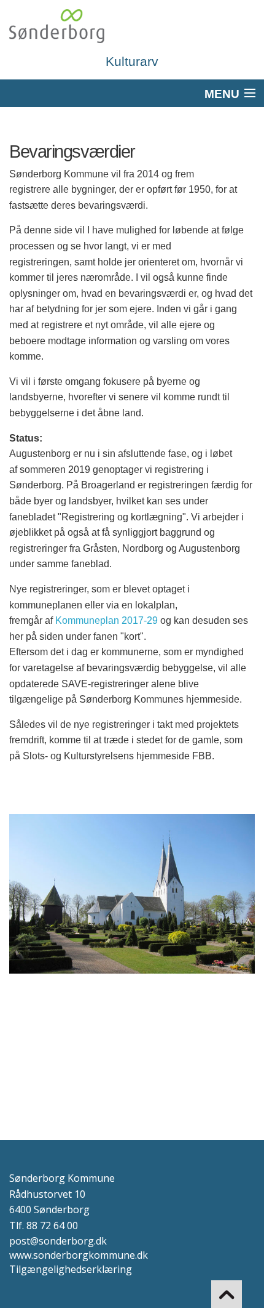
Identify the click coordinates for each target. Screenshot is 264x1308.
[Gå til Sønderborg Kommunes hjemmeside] (132, 26)
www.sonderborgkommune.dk (78, 1255)
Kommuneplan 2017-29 (106, 620)
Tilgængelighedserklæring (70, 1269)
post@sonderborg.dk (58, 1241)
